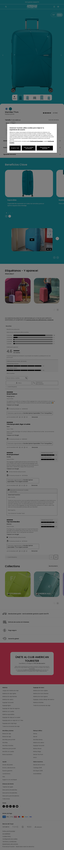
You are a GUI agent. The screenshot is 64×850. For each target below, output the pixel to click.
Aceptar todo (15, 148)
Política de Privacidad (36, 141)
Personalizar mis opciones (45, 148)
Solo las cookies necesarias (28, 148)
